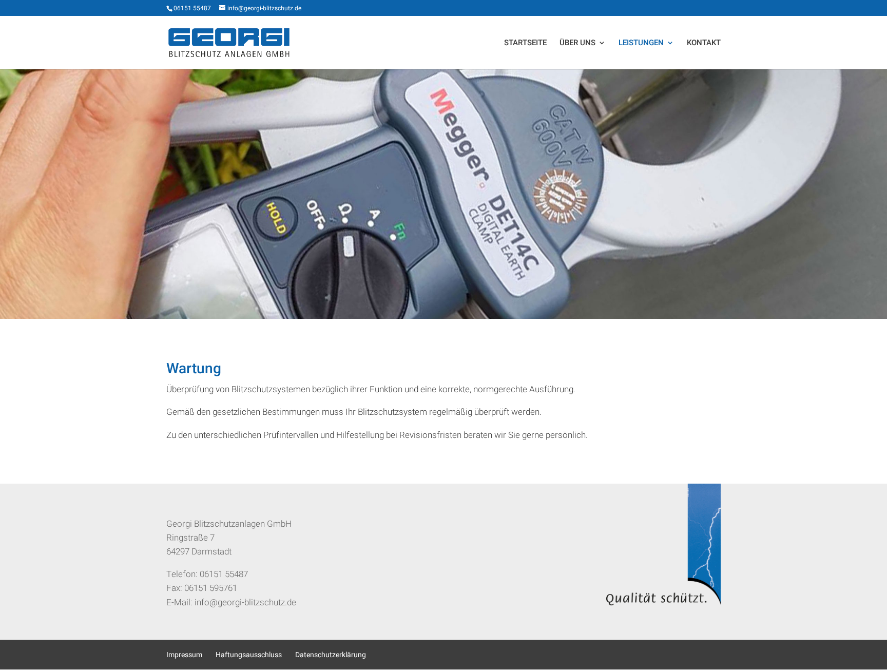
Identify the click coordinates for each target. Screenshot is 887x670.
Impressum (184, 654)
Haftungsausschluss (249, 654)
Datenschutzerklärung (330, 654)
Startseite (525, 43)
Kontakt (704, 43)
